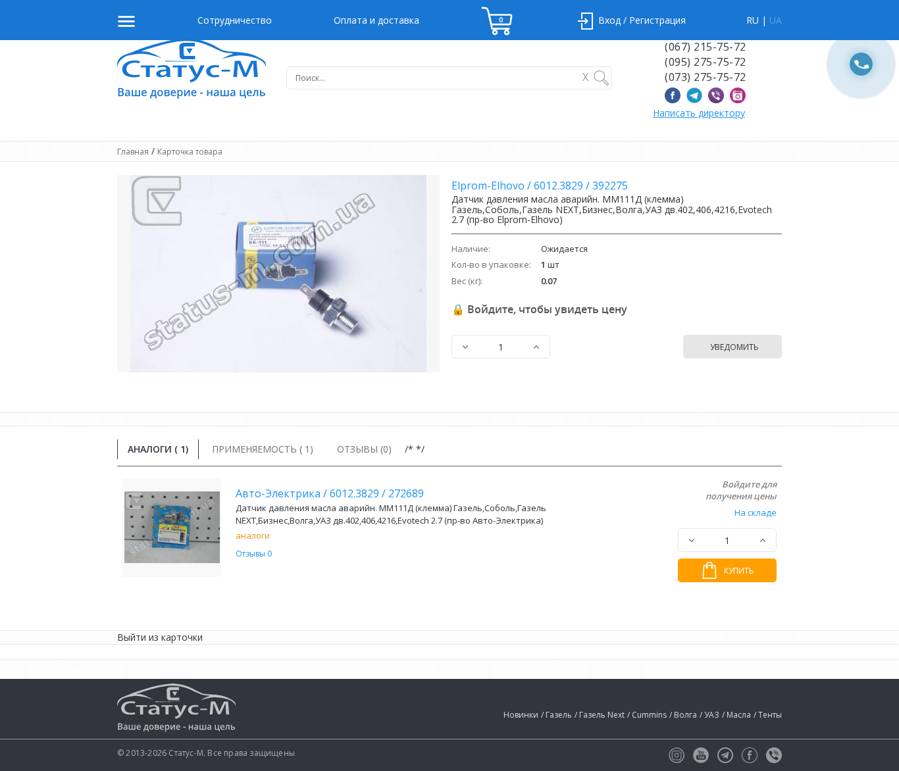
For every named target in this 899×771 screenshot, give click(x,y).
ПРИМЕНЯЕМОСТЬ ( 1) (262, 449)
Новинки (520, 714)
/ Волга (683, 714)
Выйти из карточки (160, 637)
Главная (133, 151)
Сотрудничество (234, 20)
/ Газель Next (600, 714)
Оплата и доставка (376, 20)
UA (775, 20)
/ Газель (556, 714)
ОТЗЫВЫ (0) (364, 449)
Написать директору (699, 113)
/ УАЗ (709, 714)
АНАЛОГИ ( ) (158, 449)
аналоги (253, 535)
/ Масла (736, 714)
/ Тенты (768, 714)
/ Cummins (647, 714)
